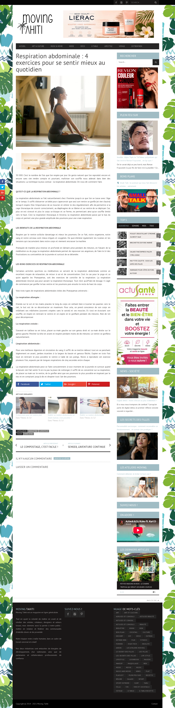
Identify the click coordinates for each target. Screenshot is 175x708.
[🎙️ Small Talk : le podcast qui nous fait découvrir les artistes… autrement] (137, 200)
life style (145, 656)
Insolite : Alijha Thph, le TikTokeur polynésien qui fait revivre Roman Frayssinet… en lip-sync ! (137, 159)
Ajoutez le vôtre (62, 458)
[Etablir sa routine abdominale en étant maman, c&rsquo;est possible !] (62, 405)
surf (136, 683)
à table (131, 691)
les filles (143, 652)
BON (141, 628)
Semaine (135, 226)
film (133, 640)
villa (118, 687)
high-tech (132, 644)
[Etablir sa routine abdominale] (94, 405)
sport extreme (122, 683)
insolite (146, 644)
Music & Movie (57, 46)
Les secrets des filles (134, 419)
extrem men (121, 640)
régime (119, 679)
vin (127, 687)
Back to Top (152, 600)
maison (147, 659)
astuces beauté (147, 616)
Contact (154, 704)
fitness (143, 640)
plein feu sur (135, 675)
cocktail (134, 632)
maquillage (133, 663)
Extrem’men (137, 46)
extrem (149, 636)
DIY (129, 636)
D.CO (122, 592)
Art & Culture (38, 46)
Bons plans (127, 176)
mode (118, 667)
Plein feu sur (129, 115)
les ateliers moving (136, 648)
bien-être (28, 434)
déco (138, 636)
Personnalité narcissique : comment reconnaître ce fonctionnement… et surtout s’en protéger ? (137, 428)
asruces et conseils (125, 616)
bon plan (120, 632)
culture (146, 632)
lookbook (134, 659)
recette (149, 675)
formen (119, 644)
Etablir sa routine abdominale (92, 415)
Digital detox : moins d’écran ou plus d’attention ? (137, 400)
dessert (119, 636)
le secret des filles (125, 652)
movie (128, 667)
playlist (120, 675)
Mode (71, 46)
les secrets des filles (126, 656)
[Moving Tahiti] (37, 24)
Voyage (122, 46)
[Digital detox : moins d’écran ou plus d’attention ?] (137, 387)
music (139, 667)
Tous (151, 226)
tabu (146, 683)
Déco (83, 46)
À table (94, 46)
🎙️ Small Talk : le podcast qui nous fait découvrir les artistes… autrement (137, 184)
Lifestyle (108, 46)
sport (141, 679)
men (145, 663)
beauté (143, 624)
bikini (131, 628)
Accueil (22, 46)
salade (130, 679)
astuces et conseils (125, 624)
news (138, 671)
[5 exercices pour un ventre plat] (30, 405)
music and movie (123, 671)
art (117, 613)
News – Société (130, 371)
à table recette (146, 691)
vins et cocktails (142, 687)
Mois (144, 226)
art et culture (131, 613)
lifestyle (120, 659)
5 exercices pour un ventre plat (29, 415)
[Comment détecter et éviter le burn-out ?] (137, 487)
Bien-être (33, 431)
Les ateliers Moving (133, 467)
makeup (119, 663)
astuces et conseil (125, 620)
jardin (119, 648)
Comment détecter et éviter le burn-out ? (134, 474)
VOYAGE (119, 691)
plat (148, 671)
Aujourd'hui (124, 226)
